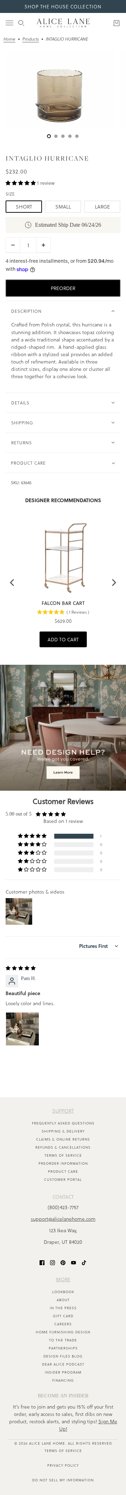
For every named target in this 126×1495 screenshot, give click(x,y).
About (63, 1299)
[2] (63, 136)
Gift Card (63, 1315)
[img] (21, 968)
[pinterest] (63, 1262)
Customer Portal (63, 1179)
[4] (77, 136)
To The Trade (63, 1340)
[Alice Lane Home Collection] (63, 23)
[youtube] (73, 1262)
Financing (63, 1380)
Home (9, 39)
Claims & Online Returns (63, 1139)
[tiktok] (84, 1262)
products (30, 39)
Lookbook (63, 1291)
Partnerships (63, 1348)
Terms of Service (63, 1155)
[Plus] (43, 245)
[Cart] (116, 23)
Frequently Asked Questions (63, 1123)
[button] (21, 182)
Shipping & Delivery (63, 1131)
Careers (63, 1323)
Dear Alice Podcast (63, 1364)
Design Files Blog (63, 1356)
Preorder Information (63, 1163)
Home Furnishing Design (63, 1332)
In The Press (63, 1307)
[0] (49, 136)
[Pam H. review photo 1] (22, 1029)
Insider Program (63, 1372)
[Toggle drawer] (9, 23)
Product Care (63, 1171)
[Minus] (13, 245)
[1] (56, 136)
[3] (70, 136)
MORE (63, 1279)
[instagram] (52, 1262)
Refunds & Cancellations (63, 1147)
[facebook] (42, 1262)
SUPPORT (63, 1110)
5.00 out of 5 (18, 814)
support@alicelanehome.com (63, 1218)
